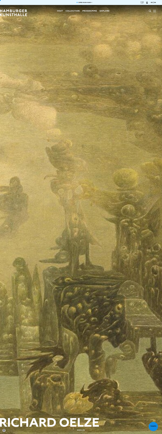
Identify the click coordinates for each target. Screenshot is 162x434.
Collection (73, 11)
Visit (60, 11)
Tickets (153, 426)
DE (152, 2)
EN (155, 2)
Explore (105, 11)
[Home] (14, 13)
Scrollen (81, 430)
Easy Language (142, 2)
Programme (89, 11)
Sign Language (147, 2)
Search (150, 11)
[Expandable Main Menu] (154, 11)
